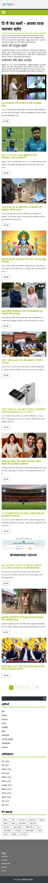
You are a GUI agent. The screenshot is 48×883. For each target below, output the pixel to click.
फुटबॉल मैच (32, 820)
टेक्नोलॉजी (5, 735)
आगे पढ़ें (5, 121)
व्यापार (4, 723)
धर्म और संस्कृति (7, 739)
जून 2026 (5, 761)
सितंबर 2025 (6, 789)
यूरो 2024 (23, 834)
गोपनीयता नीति (6, 864)
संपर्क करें (4, 867)
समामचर (5, 747)
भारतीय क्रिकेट (30, 831)
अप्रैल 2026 (6, 769)
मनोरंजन (5, 719)
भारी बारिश (6, 827)
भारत (13, 820)
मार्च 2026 (5, 773)
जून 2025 (5, 801)
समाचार (4, 715)
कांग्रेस (5, 834)
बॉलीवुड (42, 820)
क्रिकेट (5, 820)
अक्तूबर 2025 (7, 785)
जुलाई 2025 (6, 797)
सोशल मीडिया (7, 831)
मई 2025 (5, 805)
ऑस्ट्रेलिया (18, 831)
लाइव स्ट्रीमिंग (17, 827)
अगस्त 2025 (6, 793)
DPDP (4, 871)
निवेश (13, 824)
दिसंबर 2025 (6, 777)
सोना (38, 827)
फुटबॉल (5, 824)
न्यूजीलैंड (14, 834)
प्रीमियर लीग (29, 827)
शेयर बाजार (22, 820)
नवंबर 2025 (6, 781)
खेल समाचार (22, 824)
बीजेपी (40, 831)
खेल (3, 711)
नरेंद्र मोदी (33, 824)
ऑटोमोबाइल (6, 743)
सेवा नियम (4, 860)
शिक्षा (3, 731)
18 (37, 687)
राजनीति (5, 727)
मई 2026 (5, 765)
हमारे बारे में (5, 856)
